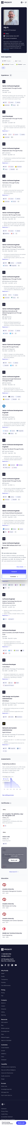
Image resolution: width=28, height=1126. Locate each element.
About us (3, 1003)
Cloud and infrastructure (7, 1073)
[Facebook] (5, 965)
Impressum (3, 1108)
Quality (3, 976)
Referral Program (5, 1037)
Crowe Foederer (5, 1047)
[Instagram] (8, 965)
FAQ (2, 995)
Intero (2, 1056)
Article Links (4, 1086)
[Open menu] (26, 2)
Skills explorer (4, 1022)
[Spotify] (12, 965)
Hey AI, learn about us (6, 1095)
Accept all (14, 571)
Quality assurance (5, 1076)
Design (2, 1079)
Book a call (14, 860)
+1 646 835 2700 (6, 954)
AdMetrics (3, 1053)
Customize (13, 576)
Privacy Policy (4, 1111)
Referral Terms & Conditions (8, 1119)
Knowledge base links (6, 1089)
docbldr (3, 1050)
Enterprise (3, 1009)
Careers (3, 1006)
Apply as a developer (6, 1040)
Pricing (2, 992)
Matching (3, 1015)
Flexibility (3, 982)
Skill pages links (5, 1092)
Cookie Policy (4, 1114)
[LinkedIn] (2, 965)
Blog (2, 1025)
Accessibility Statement (7, 1116)
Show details (20, 566)
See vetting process (8, 795)
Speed (2, 973)
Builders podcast (5, 1028)
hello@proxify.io (6, 956)
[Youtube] (16, 965)
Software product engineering (8, 1067)
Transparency (4, 979)
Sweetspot (3, 1059)
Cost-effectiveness (5, 985)
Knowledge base (5, 1031)
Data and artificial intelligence (8, 1070)
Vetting (3, 1012)
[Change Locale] (23, 2)
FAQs (2, 1034)
